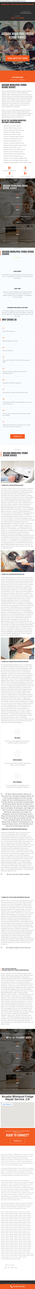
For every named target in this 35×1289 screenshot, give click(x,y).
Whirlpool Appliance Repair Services (17, 4)
